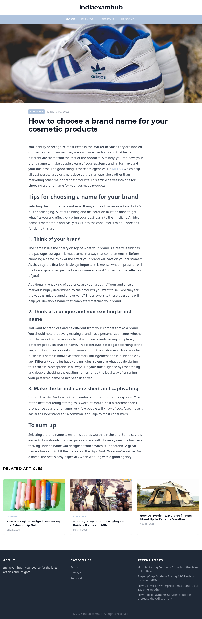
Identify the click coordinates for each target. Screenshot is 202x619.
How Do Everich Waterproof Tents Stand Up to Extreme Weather (166, 517)
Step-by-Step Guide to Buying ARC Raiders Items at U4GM (99, 523)
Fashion (87, 19)
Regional (128, 19)
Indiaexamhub (101, 7)
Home (70, 19)
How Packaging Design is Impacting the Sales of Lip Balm (33, 523)
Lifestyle (108, 19)
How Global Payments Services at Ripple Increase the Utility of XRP (164, 596)
